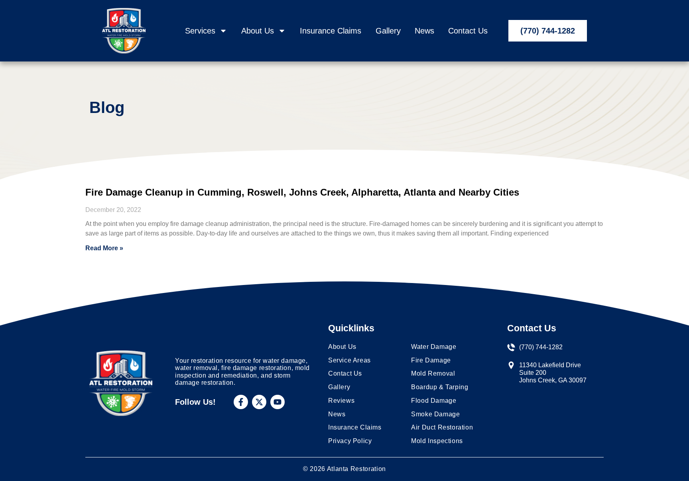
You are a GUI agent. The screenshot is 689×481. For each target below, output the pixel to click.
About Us (257, 30)
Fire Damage (431, 360)
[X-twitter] (259, 402)
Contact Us (468, 30)
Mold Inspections (437, 440)
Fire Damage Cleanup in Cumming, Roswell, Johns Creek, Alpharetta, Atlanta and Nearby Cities (302, 192)
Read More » (104, 248)
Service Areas (349, 360)
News (424, 30)
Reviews (341, 400)
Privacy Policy (350, 440)
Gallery (388, 30)
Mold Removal (433, 373)
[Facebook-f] (241, 402)
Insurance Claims (330, 30)
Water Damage (433, 346)
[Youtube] (277, 402)
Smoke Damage (435, 414)
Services (200, 30)
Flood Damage (433, 400)
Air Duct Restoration (442, 427)
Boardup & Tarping (439, 387)
